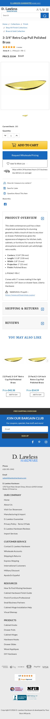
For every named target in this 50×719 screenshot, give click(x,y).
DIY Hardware (10, 654)
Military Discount (11, 570)
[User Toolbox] (37, 9)
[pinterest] (39, 442)
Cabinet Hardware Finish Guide (18, 593)
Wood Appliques (11, 649)
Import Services (11, 533)
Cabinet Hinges (11, 634)
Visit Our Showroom (13, 509)
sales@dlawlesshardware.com (14, 478)
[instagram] (46, 442)
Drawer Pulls (9, 630)
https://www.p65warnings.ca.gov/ (20, 295)
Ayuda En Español (12, 575)
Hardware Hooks (11, 639)
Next (47, 360)
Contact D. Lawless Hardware (17, 546)
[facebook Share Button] (5, 205)
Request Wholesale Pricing (25, 155)
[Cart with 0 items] (43, 9)
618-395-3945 (8, 469)
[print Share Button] (24, 205)
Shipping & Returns (12, 556)
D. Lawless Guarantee (13, 519)
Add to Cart (13, 395)
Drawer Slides (10, 644)
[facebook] (33, 442)
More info (25, 3)
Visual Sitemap (10, 612)
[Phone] (41, 9)
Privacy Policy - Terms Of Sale (17, 524)
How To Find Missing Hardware (18, 588)
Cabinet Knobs (10, 625)
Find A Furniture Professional (17, 597)
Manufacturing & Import (15, 514)
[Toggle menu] (47, 9)
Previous (3, 360)
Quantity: (7, 131)
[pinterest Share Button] (33, 205)
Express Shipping (11, 561)
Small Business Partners (14, 602)
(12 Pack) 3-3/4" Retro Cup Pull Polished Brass (13, 379)
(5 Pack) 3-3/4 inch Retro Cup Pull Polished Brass (37, 379)
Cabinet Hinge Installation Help (18, 607)
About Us (8, 504)
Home (6, 500)
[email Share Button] (14, 205)
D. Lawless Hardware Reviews (17, 528)
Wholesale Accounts (13, 551)
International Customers (15, 565)
